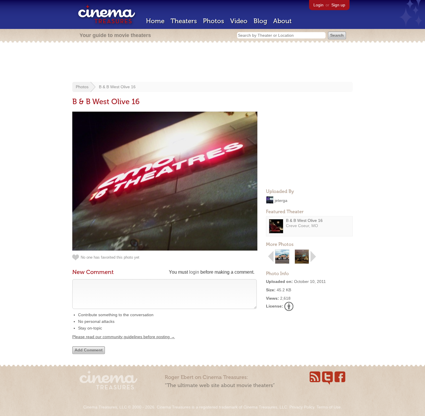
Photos (213, 21)
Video (238, 21)
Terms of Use (329, 407)
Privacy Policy (301, 407)
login (194, 272)
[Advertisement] (212, 63)
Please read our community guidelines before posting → (123, 336)
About (282, 21)
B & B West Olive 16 (117, 86)
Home (155, 21)
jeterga (281, 200)
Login (318, 5)
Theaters (184, 21)
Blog (260, 21)
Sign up (338, 5)
